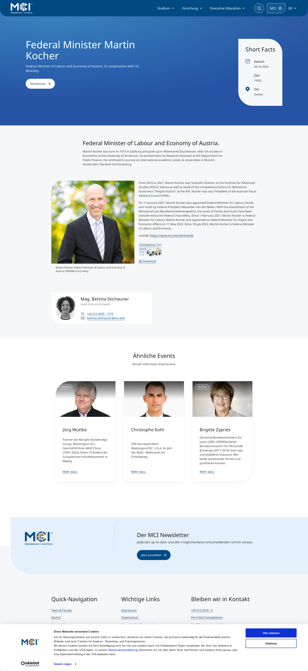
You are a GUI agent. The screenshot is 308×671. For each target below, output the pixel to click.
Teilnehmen (38, 84)
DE (290, 8)
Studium (163, 8)
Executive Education (225, 8)
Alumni (56, 617)
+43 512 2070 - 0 (201, 610)
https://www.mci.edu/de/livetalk (171, 235)
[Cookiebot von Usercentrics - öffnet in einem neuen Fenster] (30, 664)
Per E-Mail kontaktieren (207, 617)
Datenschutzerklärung (123, 649)
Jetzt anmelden (151, 555)
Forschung (190, 8)
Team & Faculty (61, 610)
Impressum (129, 610)
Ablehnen (271, 643)
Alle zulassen (271, 632)
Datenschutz (129, 617)
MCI (273, 8)
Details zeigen (62, 663)
